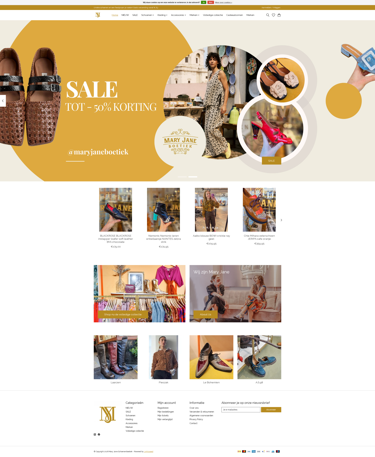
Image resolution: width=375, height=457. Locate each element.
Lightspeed (148, 452)
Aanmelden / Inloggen (271, 8)
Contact (193, 423)
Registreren (163, 408)
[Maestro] (278, 451)
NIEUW (125, 15)
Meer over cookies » (223, 2)
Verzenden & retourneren (202, 411)
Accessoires (131, 423)
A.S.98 (259, 382)
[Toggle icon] (268, 15)
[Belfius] (268, 451)
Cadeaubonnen (234, 15)
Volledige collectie (213, 15)
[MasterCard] (244, 451)
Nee (210, 2)
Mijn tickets (163, 415)
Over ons (194, 408)
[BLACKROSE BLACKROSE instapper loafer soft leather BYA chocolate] (116, 210)
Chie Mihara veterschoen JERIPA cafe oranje (259, 237)
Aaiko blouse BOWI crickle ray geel (211, 237)
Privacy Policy (196, 419)
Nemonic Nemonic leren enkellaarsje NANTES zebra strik (163, 238)
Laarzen (116, 382)
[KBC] (273, 451)
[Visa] (249, 451)
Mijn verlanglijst (165, 419)
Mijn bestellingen (166, 411)
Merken (250, 15)
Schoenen (130, 415)
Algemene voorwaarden (201, 415)
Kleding (129, 419)
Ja (204, 2)
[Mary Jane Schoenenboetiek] (98, 15)
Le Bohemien (211, 382)
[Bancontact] (263, 451)
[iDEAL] (239, 451)
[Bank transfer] (259, 451)
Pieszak (163, 382)
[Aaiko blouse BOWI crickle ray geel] (211, 210)
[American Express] (254, 451)
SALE (135, 15)
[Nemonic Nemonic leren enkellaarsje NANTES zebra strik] (163, 210)
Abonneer (271, 409)
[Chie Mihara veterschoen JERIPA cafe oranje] (259, 210)
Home (115, 15)
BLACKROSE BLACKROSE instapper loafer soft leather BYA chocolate (115, 238)
